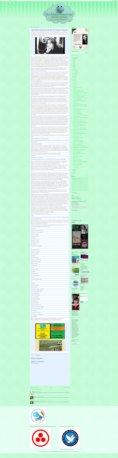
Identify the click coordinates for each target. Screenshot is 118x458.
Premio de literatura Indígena (77, 152)
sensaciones (81, 189)
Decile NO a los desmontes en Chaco (78, 143)
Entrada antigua (67, 387)
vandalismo (82, 190)
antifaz (84, 182)
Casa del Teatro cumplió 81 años (77, 119)
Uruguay (84, 181)
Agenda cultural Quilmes (76, 130)
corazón (87, 184)
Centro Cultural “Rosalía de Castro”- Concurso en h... (80, 104)
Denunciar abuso (74, 192)
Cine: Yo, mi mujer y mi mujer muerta (78, 113)
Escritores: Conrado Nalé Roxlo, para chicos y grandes (80, 97)
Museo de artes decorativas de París (84, 180)
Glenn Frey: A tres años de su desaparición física (79, 125)
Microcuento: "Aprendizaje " (77, 112)
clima (83, 184)
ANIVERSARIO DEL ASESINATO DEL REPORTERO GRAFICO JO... (80, 147)
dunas (81, 185)
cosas (72, 185)
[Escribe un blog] (36, 355)
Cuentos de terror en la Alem (77, 108)
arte (86, 182)
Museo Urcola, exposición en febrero (78, 137)
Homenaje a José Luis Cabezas (77, 87)
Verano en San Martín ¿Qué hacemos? (78, 156)
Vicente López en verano (76, 165)
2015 (73, 173)
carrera (87, 183)
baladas (82, 183)
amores (78, 182)
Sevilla (82, 181)
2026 (73, 59)
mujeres (73, 178)
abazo (87, 181)
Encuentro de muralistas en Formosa (78, 140)
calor (83, 183)
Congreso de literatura (76, 136)
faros (85, 185)
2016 (73, 172)
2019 (73, 69)
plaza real (76, 188)
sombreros (87, 189)
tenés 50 (72, 190)
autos (76, 183)
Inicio (51, 387)
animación (80, 182)
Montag (79, 180)
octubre (74, 73)
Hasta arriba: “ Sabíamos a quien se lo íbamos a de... (79, 123)
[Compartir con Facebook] (38, 355)
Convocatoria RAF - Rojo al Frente (77, 160)
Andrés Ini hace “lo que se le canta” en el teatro (79, 109)
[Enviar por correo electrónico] (36, 355)
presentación (83, 188)
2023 (73, 63)
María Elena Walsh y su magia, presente (78, 141)
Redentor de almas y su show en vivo (78, 164)
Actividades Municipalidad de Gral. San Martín (79, 100)
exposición (83, 185)
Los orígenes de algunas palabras (77, 99)
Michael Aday (76, 180)
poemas (78, 188)
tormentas (78, 190)
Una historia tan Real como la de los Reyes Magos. (79, 149)
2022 (73, 65)
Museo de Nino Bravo (76, 126)
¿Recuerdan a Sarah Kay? (37, 391)
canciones (85, 183)
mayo (74, 80)
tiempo (76, 190)
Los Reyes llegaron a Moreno (77, 110)
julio (74, 77)
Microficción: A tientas (76, 103)
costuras (74, 185)
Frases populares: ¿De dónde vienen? (38, 396)
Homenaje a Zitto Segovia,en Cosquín (78, 91)
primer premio (86, 188)
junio (74, 79)
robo (79, 189)
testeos (74, 190)
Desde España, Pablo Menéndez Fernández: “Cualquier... (80, 114)
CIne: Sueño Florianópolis (76, 116)
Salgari (77, 181)
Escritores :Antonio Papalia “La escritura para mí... (79, 153)
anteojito (83, 182)
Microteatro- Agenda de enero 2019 (77, 144)
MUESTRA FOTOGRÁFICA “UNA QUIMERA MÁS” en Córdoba (80, 93)
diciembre (74, 70)
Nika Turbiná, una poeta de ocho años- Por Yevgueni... (80, 133)
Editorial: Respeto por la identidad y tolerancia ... (79, 121)
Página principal (74, 55)
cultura (77, 185)
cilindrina (81, 184)
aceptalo (72, 182)
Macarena (74, 180)
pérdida (75, 189)
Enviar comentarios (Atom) (37, 389)
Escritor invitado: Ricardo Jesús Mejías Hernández (79, 161)
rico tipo (77, 189)
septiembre (74, 74)
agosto (74, 76)
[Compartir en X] (37, 355)
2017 (73, 170)
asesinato (74, 183)
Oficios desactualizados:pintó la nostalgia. (78, 90)
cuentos (76, 185)
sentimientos (84, 189)
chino (79, 184)
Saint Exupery (75, 181)
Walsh (85, 181)
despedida (80, 185)
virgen (86, 190)
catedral (78, 184)
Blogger (78, 451)
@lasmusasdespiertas (77, 197)
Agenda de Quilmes (75, 157)
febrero (74, 84)
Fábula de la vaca (75, 154)
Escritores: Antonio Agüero (76, 158)
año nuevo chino (79, 183)
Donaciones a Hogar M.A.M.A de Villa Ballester (79, 145)
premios (80, 188)
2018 (73, 169)
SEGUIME (74, 88)
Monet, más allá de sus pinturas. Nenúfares (78, 96)
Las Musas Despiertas (77, 196)
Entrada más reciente (34, 387)
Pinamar (72, 181)
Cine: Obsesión (75, 101)
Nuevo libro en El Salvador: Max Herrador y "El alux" (80, 122)
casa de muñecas (73, 184)
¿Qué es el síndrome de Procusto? (77, 134)
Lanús (72, 180)
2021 (73, 66)
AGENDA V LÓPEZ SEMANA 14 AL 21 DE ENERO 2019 (80, 106)
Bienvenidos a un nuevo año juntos (77, 150)
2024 (73, 62)
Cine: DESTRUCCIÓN (76, 167)
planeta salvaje (73, 188)
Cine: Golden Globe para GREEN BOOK (78, 132)
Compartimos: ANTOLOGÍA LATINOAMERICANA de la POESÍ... (80, 118)
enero (74, 86)
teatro (76, 177)
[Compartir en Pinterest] (39, 355)
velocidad (84, 190)
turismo (80, 190)
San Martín (80, 181)
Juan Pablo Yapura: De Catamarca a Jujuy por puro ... (80, 129)
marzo (74, 83)
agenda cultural (75, 182)
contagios (85, 184)
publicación (73, 189)
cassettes (76, 184)
